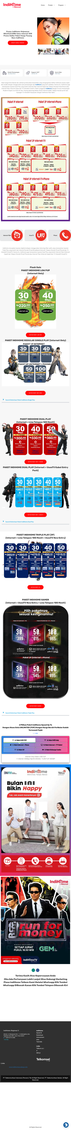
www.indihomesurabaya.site (18, 1067)
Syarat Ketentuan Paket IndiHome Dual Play (20, 522)
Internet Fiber (7, 235)
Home (43, 5)
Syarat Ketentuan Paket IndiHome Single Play (20, 400)
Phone (55, 235)
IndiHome (49, 88)
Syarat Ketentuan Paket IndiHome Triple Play (20, 713)
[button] (35, 400)
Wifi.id (38, 1053)
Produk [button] (50, 5)
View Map (6, 1039)
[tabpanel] (35, 758)
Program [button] (61, 5)
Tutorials (39, 1042)
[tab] (19, 740)
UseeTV (31, 235)
